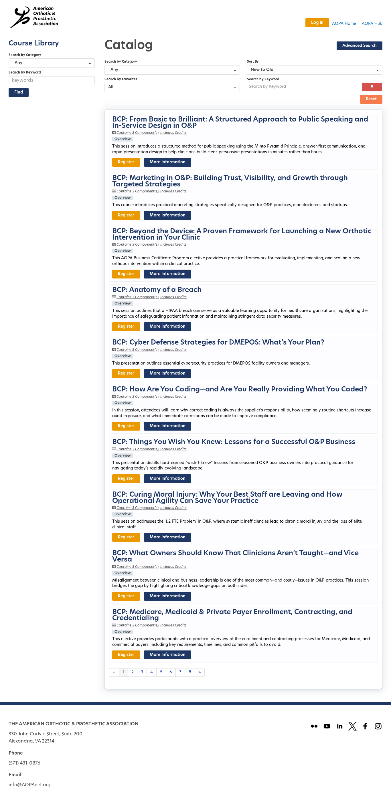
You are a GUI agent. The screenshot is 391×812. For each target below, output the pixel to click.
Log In (317, 23)
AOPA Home (344, 24)
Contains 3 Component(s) (137, 133)
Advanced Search (359, 46)
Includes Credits (173, 133)
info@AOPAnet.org (30, 785)
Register (126, 162)
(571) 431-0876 (24, 763)
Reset (371, 99)
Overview (122, 139)
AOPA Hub (372, 24)
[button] (372, 87)
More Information (167, 162)
